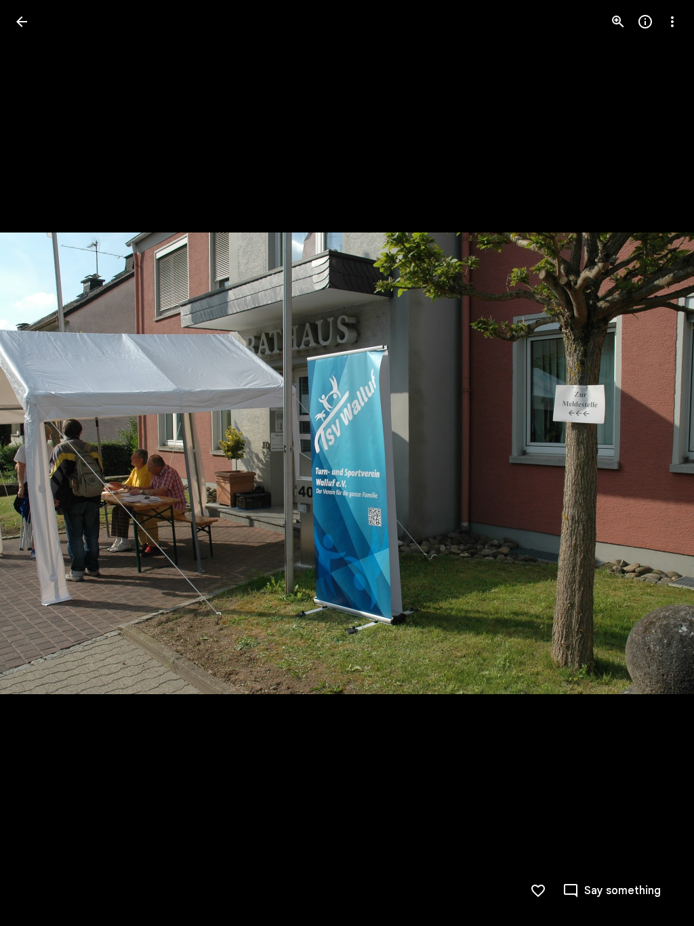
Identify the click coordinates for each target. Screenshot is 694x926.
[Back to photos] (21, 21)
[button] (38, 463)
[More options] (672, 21)
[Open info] (645, 21)
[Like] (538, 891)
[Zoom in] (618, 21)
